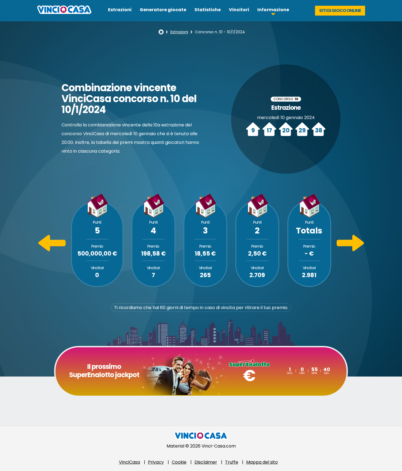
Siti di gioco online (340, 10)
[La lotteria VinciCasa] (161, 31)
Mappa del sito (262, 462)
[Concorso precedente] (52, 250)
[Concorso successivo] (350, 250)
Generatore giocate (163, 10)
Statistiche (207, 10)
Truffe (231, 462)
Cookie (179, 462)
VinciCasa (129, 462)
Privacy (156, 462)
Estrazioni (120, 10)
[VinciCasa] (64, 12)
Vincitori (239, 10)
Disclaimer (205, 462)
